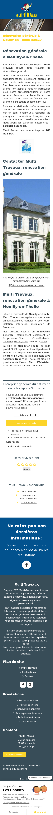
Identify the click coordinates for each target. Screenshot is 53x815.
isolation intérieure (15, 324)
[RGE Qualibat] (26, 146)
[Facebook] (26, 565)
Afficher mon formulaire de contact (26, 285)
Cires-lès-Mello (40, 338)
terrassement (14, 320)
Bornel (17, 341)
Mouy (43, 341)
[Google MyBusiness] (30, 685)
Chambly (8, 341)
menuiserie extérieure (36, 320)
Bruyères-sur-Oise (13, 338)
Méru (25, 341)
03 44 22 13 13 (26, 414)
